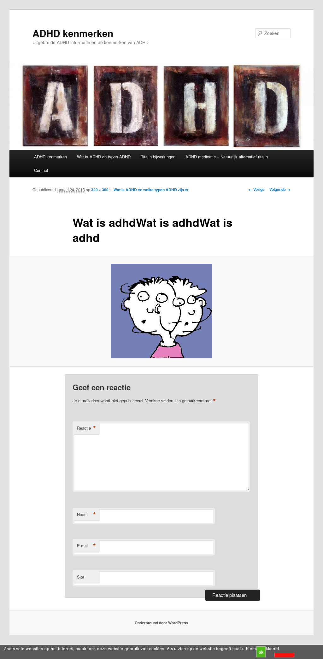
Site (80, 577)
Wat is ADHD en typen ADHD (104, 157)
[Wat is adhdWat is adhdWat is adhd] (161, 311)
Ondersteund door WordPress (161, 623)
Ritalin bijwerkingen (157, 157)
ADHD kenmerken (72, 33)
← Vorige (257, 189)
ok (261, 652)
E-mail (86, 546)
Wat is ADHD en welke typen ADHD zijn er (151, 189)
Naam (86, 514)
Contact (41, 170)
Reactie (86, 428)
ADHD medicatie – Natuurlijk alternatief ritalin (226, 157)
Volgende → (280, 189)
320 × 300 (100, 189)
